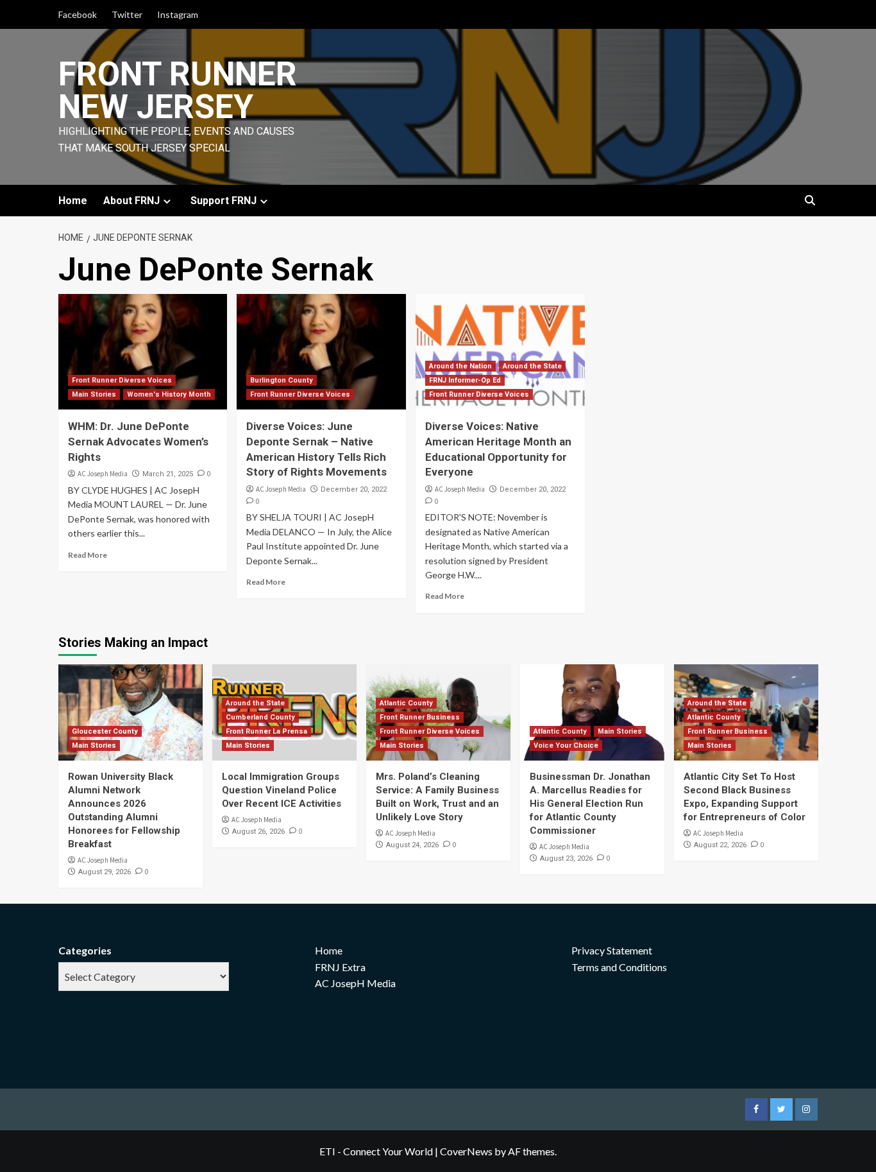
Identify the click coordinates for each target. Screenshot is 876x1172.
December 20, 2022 (354, 489)
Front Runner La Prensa (266, 731)
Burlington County (281, 380)
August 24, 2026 (412, 845)
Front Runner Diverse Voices (122, 380)
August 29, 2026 (104, 872)
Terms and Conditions (619, 967)
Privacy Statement (611, 950)
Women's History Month (169, 394)
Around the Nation (460, 366)
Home (72, 200)
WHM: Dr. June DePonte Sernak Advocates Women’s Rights (138, 441)
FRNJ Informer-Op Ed (465, 380)
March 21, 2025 (167, 474)
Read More (87, 555)
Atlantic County (406, 703)
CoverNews (466, 1151)
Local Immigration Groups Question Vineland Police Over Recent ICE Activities (281, 790)
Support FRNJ (223, 200)
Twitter (127, 14)
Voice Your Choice (566, 745)
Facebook (77, 14)
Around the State (532, 366)
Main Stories (94, 394)
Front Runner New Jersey (177, 90)
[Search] (810, 201)
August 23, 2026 (566, 858)
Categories (85, 950)
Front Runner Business (420, 717)
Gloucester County (105, 731)
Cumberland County (260, 717)
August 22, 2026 (720, 845)
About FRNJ (131, 200)
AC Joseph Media (103, 473)
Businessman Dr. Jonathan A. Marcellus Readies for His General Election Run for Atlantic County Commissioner (590, 803)
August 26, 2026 (258, 831)
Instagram (177, 14)
